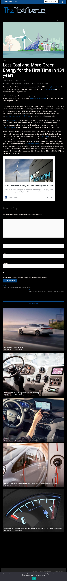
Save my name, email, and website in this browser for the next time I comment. (25, 277)
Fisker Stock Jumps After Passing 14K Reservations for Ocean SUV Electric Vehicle (28, 438)
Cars (4, 60)
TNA (46, 83)
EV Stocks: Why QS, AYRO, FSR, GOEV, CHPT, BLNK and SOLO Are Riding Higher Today (30, 483)
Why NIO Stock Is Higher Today (13, 347)
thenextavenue (40, 83)
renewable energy (13, 120)
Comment (6, 218)
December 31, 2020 (21, 80)
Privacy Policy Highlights (45, 571)
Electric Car (8, 83)
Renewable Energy (29, 83)
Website (5, 263)
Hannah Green (8, 80)
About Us (35, 571)
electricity (44, 136)
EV (23, 83)
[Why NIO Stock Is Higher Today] (33, 329)
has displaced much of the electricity (18, 116)
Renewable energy (32, 144)
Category (56, 571)
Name (5, 243)
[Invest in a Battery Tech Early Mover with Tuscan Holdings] (33, 374)
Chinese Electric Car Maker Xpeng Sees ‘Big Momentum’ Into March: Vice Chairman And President (33, 528)
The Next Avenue (9, 349)
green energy (50, 89)
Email (5, 253)
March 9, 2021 (19, 349)
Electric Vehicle (16, 83)
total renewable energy (38, 98)
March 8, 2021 (19, 530)
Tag (62, 571)
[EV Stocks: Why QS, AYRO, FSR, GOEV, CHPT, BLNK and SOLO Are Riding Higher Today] (33, 465)
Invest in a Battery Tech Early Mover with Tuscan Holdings (22, 393)
